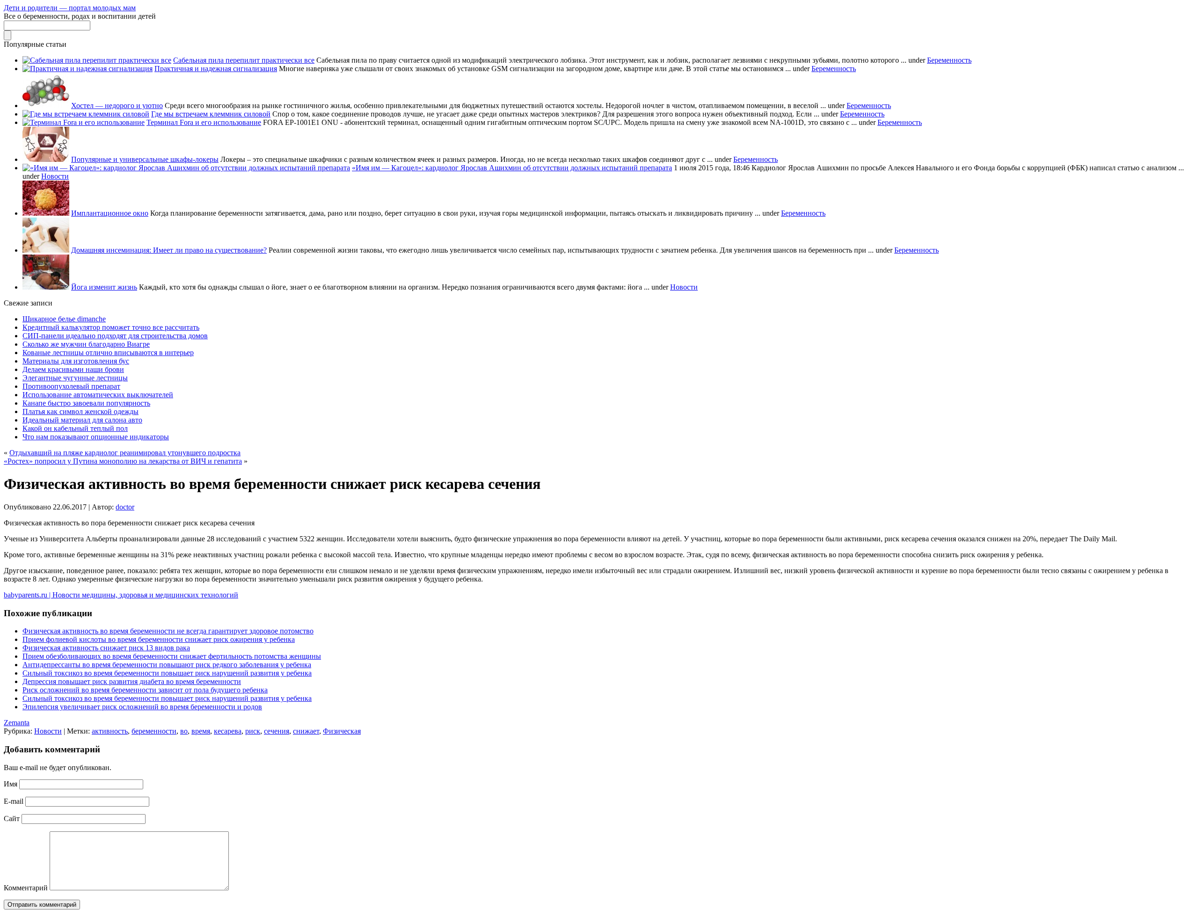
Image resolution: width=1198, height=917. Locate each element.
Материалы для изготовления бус (75, 361)
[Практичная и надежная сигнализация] (87, 69)
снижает (306, 731)
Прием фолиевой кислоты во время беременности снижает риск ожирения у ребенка (158, 639)
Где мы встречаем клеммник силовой (210, 114)
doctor (125, 507)
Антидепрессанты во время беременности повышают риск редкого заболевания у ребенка (166, 665)
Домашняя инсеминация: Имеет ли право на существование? (169, 250)
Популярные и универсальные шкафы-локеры (145, 159)
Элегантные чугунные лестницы (75, 378)
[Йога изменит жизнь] (45, 287)
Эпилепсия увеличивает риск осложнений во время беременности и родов (142, 707)
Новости (55, 176)
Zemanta (16, 723)
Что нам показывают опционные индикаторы (95, 437)
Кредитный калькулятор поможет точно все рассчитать (110, 327)
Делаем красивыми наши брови (73, 369)
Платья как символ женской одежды (80, 411)
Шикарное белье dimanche (64, 319)
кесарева (227, 731)
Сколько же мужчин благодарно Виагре (86, 344)
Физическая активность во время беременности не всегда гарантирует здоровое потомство (168, 631)
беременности (153, 731)
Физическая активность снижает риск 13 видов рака (106, 648)
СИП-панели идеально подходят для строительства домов (115, 336)
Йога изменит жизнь (104, 287)
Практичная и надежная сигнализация (215, 69)
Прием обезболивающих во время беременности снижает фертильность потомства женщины (171, 656)
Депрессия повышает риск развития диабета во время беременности (131, 681)
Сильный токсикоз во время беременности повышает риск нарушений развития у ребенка (167, 673)
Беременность (949, 60)
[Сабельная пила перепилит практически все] (96, 60)
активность (110, 731)
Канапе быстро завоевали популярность (86, 403)
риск (252, 731)
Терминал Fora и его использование (203, 122)
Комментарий (26, 888)
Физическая (342, 731)
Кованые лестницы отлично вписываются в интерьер (108, 353)
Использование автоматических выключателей (97, 395)
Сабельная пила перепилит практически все (243, 60)
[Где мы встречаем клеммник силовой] (85, 114)
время (200, 731)
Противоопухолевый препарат (71, 386)
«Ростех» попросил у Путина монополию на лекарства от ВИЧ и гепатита (123, 461)
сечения (276, 731)
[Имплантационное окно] (45, 213)
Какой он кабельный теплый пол (75, 428)
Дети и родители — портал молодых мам (70, 8)
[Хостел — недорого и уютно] (45, 105)
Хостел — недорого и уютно (117, 105)
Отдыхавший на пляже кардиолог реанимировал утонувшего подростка (125, 453)
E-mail (13, 801)
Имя (10, 784)
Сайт (12, 818)
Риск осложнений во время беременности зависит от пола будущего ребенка (145, 690)
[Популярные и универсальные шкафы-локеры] (45, 159)
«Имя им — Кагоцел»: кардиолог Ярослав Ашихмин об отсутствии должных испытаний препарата (512, 168)
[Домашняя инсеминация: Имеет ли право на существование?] (45, 250)
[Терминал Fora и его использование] (83, 122)
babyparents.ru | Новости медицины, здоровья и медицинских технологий (121, 595)
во (184, 731)
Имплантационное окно (109, 213)
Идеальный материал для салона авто (82, 420)
